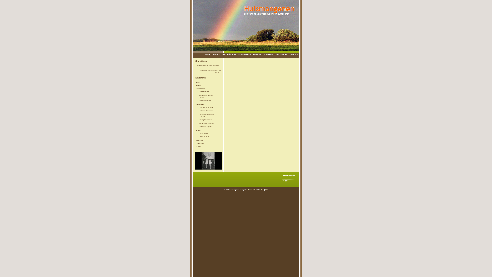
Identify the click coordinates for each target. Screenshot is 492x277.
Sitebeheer (289, 175)
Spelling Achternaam (205, 120)
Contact (294, 55)
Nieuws (216, 55)
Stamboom (268, 55)
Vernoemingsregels (205, 100)
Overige (257, 55)
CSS (266, 190)
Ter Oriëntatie (229, 55)
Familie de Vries (204, 136)
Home (207, 55)
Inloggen (285, 180)
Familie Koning (203, 133)
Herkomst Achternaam (206, 107)
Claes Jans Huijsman (205, 126)
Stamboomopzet (204, 91)
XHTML (261, 190)
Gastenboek (282, 55)
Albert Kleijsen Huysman (206, 123)
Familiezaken (244, 55)
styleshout (251, 190)
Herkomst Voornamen (206, 111)
